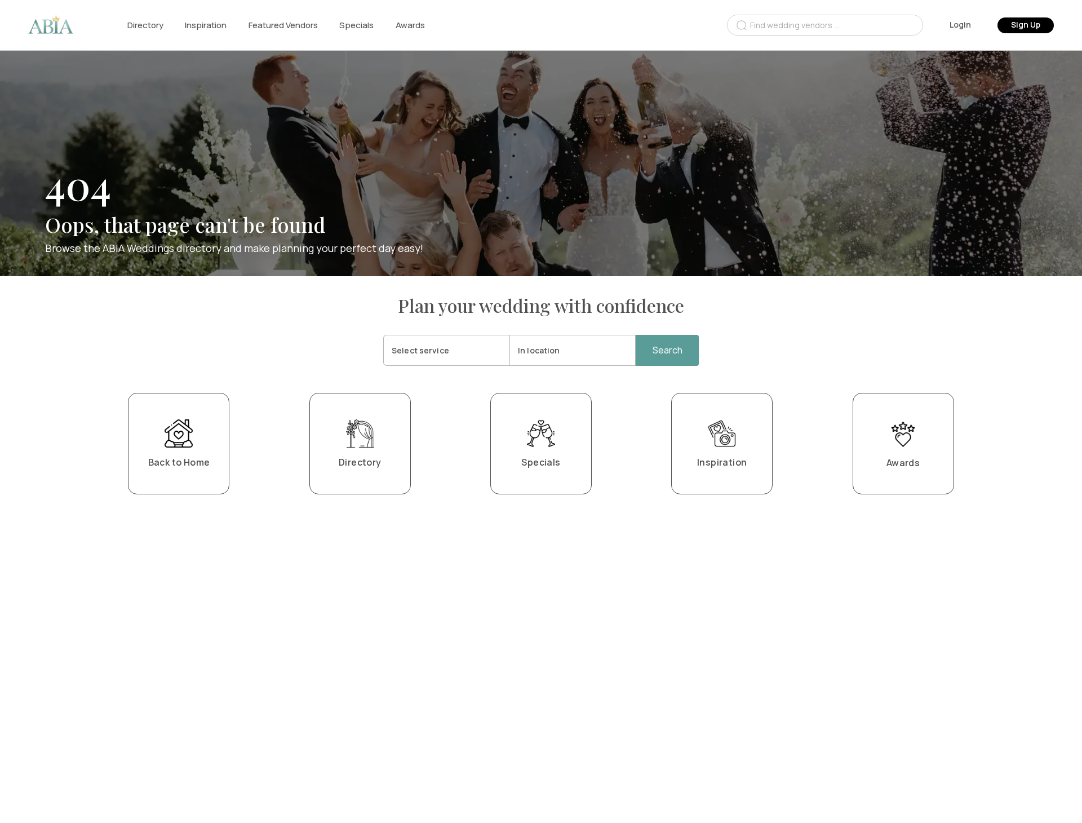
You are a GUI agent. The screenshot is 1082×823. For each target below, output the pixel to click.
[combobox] (825, 25)
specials (356, 25)
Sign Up (1025, 24)
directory (145, 25)
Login (960, 24)
